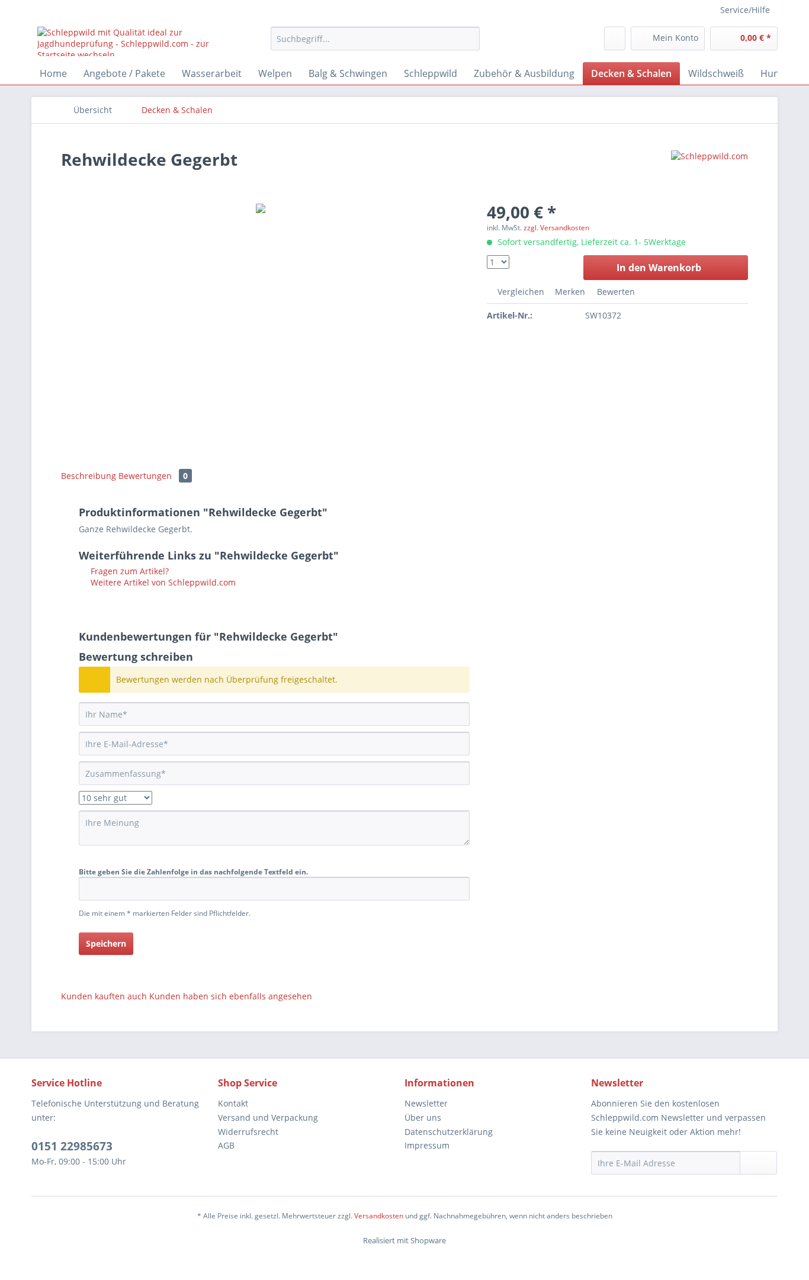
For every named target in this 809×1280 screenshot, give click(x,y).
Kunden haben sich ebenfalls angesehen (230, 996)
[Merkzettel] (614, 38)
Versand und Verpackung (268, 1117)
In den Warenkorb (659, 267)
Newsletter (426, 1103)
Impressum (427, 1145)
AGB (226, 1145)
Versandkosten (378, 1216)
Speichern (106, 943)
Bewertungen (153, 475)
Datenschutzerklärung (448, 1131)
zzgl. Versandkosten (556, 228)
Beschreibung (88, 475)
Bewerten (615, 291)
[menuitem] (375, 38)
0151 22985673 (72, 1146)
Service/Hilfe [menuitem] (745, 9)
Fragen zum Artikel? (128, 571)
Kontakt (233, 1103)
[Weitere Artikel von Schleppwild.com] (709, 171)
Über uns (422, 1117)
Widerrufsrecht (248, 1131)
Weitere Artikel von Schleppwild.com (162, 582)
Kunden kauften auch (104, 996)
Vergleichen (519, 291)
